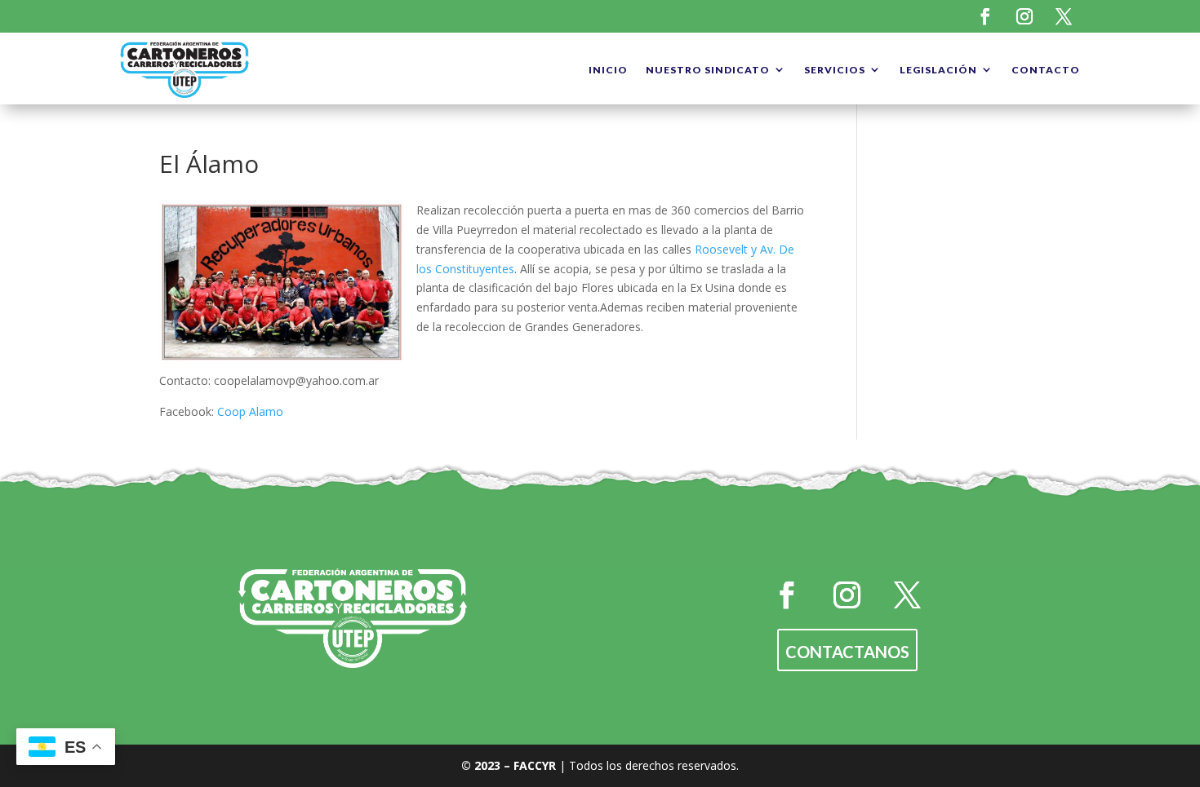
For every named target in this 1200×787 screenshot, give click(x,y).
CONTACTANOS (847, 651)
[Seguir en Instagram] (1024, 16)
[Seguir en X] (1063, 16)
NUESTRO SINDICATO (708, 70)
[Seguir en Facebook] (985, 16)
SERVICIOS (834, 70)
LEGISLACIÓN (938, 70)
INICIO (608, 70)
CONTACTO (1045, 70)
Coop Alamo (248, 411)
